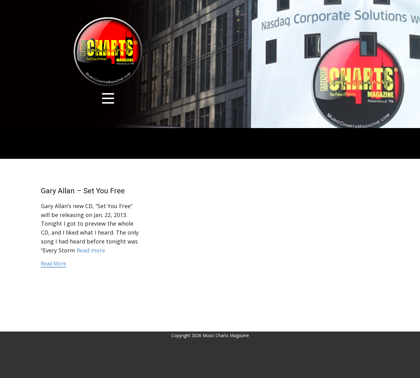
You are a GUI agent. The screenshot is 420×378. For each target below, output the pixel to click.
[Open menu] (108, 98)
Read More (53, 263)
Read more (91, 250)
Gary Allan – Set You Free (83, 191)
